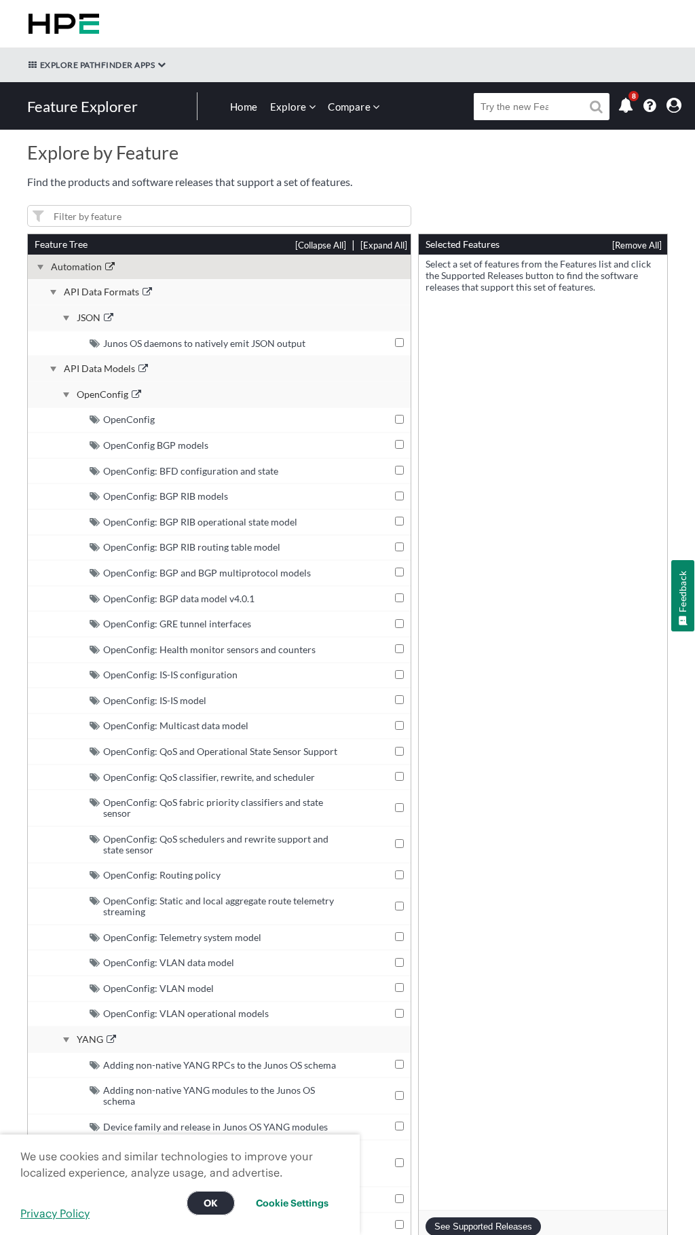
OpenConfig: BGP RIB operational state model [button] (200, 522)
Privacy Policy (55, 1213)
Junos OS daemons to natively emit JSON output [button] (204, 343)
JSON (88, 317)
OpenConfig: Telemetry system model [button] (182, 937)
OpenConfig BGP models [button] (155, 445)
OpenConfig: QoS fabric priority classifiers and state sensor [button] (213, 807)
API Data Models (99, 368)
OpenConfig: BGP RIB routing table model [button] (191, 547)
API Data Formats (101, 292)
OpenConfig (102, 394)
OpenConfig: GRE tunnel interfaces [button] (177, 623)
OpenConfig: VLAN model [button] (158, 988)
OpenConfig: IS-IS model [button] (154, 700)
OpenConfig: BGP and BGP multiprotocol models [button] (207, 572)
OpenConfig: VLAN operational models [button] (186, 1013)
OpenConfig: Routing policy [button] (162, 875)
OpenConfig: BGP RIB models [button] (165, 496)
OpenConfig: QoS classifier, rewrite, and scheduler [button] (209, 777)
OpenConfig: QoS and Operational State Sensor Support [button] (220, 751)
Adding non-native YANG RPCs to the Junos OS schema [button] (219, 1065)
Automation (76, 266)
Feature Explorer (82, 106)
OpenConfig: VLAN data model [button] (168, 962)
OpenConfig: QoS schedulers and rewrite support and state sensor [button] (215, 844)
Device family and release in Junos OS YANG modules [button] (215, 1126)
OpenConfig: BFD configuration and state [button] (190, 471)
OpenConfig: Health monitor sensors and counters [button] (209, 649)
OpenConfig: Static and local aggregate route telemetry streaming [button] (218, 906)
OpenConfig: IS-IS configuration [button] (170, 674)
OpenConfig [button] (129, 419)
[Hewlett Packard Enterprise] (61, 23)
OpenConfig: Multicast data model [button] (175, 725)
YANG (90, 1039)
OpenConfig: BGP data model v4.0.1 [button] (179, 598)
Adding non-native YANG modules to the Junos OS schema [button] (209, 1095)
